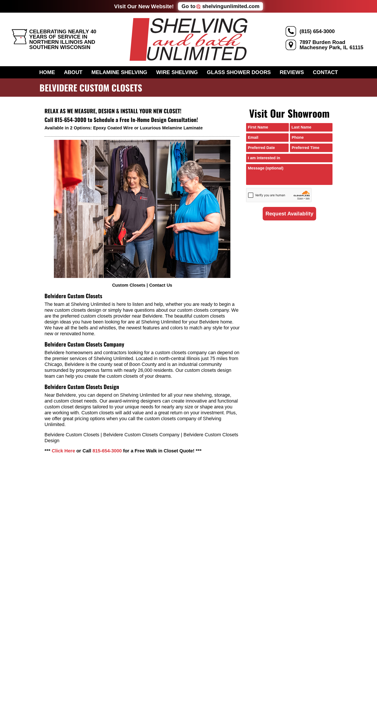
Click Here (63, 450)
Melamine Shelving (119, 72)
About (73, 72)
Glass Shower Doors (239, 72)
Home (47, 72)
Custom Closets (128, 285)
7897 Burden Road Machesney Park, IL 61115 (331, 44)
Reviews (292, 72)
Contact (325, 72)
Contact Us (160, 285)
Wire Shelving (177, 72)
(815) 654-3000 (317, 31)
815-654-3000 (70, 119)
